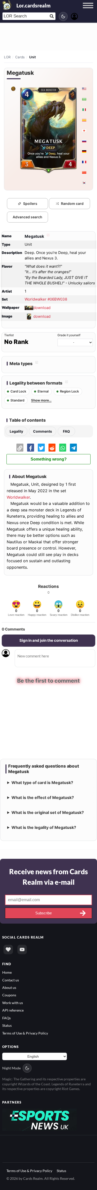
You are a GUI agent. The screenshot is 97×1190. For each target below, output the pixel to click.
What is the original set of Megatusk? (47, 812)
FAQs (6, 1018)
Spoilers (30, 203)
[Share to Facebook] (30, 448)
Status (7, 1026)
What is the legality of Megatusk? (43, 827)
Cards (20, 57)
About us (9, 987)
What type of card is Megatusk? (42, 782)
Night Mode (11, 1068)
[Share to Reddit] (51, 448)
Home (7, 972)
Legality (16, 431)
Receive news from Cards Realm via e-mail (48, 876)
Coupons (9, 995)
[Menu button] (88, 10)
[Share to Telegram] (73, 448)
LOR (7, 57)
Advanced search (27, 217)
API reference (13, 1010)
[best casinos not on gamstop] (39, 1119)
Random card (72, 203)
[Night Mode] (63, 16)
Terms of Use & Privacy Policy (25, 1033)
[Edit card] (47, 236)
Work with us (12, 1003)
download (41, 307)
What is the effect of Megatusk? (42, 797)
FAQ (66, 431)
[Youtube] (22, 949)
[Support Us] (8, 949)
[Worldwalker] (13, 89)
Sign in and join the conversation (48, 640)
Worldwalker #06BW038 (46, 299)
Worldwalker (18, 497)
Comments (42, 431)
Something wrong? (49, 459)
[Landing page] (7, 5)
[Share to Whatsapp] (62, 448)
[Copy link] (19, 448)
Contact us (10, 980)
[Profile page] (74, 15)
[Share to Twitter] (41, 448)
